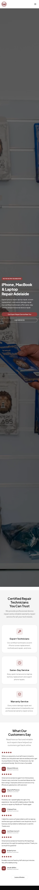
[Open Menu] (35, 4)
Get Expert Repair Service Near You (19, 314)
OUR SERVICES (19, 320)
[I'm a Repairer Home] (4, 4)
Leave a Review (19, 877)
